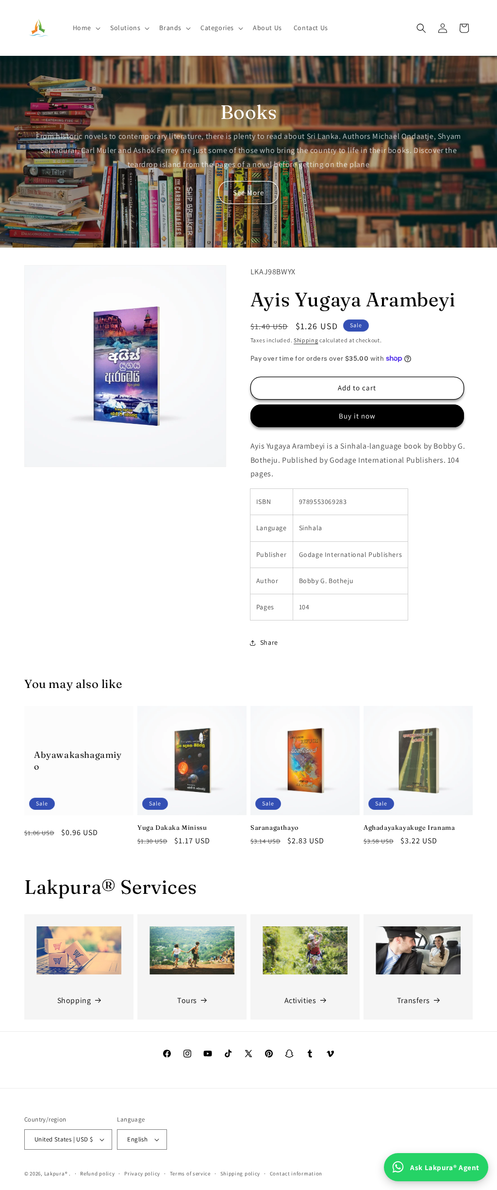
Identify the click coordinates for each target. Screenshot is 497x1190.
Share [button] (269, 642)
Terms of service (190, 1173)
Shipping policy (240, 1173)
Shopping (74, 1000)
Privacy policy (142, 1173)
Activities (300, 1000)
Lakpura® (56, 1173)
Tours (187, 1000)
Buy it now (357, 415)
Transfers (413, 1000)
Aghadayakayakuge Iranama (409, 827)
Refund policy (97, 1173)
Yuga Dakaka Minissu (172, 827)
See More (248, 192)
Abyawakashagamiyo (78, 760)
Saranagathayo (274, 827)
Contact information (296, 1173)
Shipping (306, 340)
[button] (85, 27)
